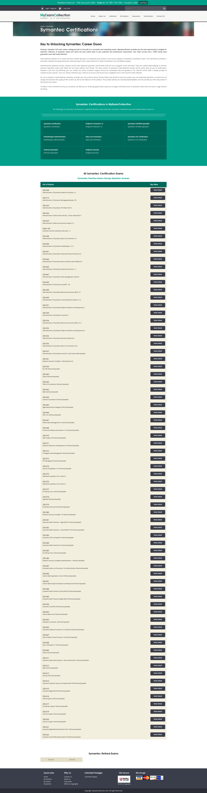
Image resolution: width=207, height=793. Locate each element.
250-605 (46, 627)
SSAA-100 (46, 228)
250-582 (46, 527)
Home (93, 16)
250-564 (46, 397)
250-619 (46, 711)
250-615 (46, 688)
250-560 (46, 374)
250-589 (46, 596)
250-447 (46, 274)
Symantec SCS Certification (138, 137)
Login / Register (51, 8)
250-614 (46, 681)
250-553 (46, 343)
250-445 (46, 267)
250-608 (46, 642)
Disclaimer (47, 784)
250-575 (46, 474)
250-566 (46, 412)
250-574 (46, 466)
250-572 (46, 451)
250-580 (46, 512)
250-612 (46, 665)
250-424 (51, 760)
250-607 (46, 635)
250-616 (46, 696)
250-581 (46, 520)
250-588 (46, 589)
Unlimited (112, 16)
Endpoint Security (92, 150)
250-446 (46, 290)
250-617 (46, 704)
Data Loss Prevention (94, 137)
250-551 (46, 305)
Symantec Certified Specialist (138, 124)
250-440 (46, 244)
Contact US (161, 16)
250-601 (46, 581)
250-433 (46, 221)
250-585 (46, 550)
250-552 (46, 336)
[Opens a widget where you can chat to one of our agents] (192, 780)
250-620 (46, 719)
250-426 (46, 213)
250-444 (46, 259)
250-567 (46, 420)
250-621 (46, 727)
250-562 (46, 382)
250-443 (46, 282)
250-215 (46, 198)
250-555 (46, 328)
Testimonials (148, 16)
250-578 (46, 497)
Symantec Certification (52, 124)
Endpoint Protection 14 (94, 124)
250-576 (46, 481)
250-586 (46, 558)
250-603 (46, 619)
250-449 (46, 297)
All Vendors (124, 16)
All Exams (47, 781)
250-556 (46, 313)
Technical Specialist (51, 150)
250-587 (46, 566)
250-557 (46, 351)
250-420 (46, 205)
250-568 (46, 428)
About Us (102, 16)
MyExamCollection (55, 16)
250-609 (46, 650)
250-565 (46, 405)
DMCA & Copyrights (71, 784)
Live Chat (66, 8)
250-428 (46, 190)
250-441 (46, 251)
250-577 (46, 489)
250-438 (46, 236)
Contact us (68, 777)
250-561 (46, 359)
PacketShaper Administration (55, 137)
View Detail (158, 190)
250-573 (46, 458)
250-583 (46, 535)
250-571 (46, 443)
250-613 (46, 673)
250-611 (46, 658)
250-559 (46, 366)
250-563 (46, 389)
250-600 (46, 573)
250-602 (46, 612)
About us (67, 779)
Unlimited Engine (91, 777)
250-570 (46, 435)
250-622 (46, 734)
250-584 (46, 543)
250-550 (72, 760)
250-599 (46, 604)
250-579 (46, 504)
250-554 (46, 320)
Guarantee (136, 16)
